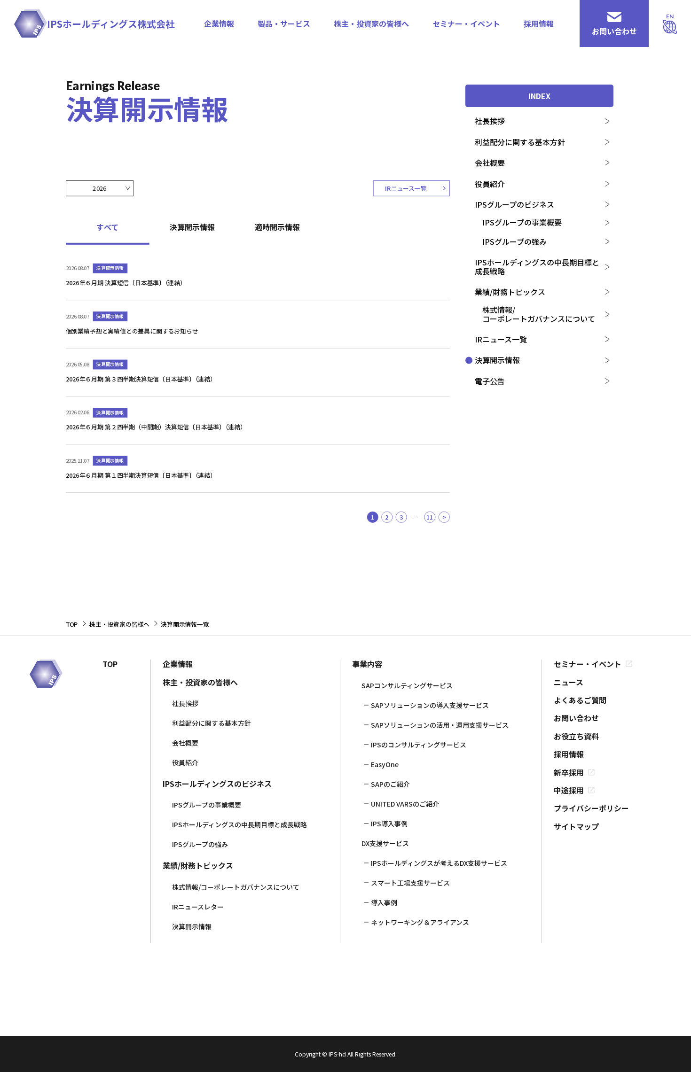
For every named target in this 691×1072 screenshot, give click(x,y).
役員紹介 (490, 183)
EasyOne (385, 764)
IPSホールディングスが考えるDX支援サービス (439, 863)
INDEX (539, 95)
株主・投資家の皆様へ (371, 23)
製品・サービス (284, 23)
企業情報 (219, 23)
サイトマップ (576, 826)
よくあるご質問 (580, 700)
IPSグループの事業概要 (522, 222)
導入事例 (384, 902)
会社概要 (490, 162)
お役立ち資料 (576, 736)
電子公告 (490, 381)
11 (429, 516)
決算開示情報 (497, 359)
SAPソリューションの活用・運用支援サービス (440, 725)
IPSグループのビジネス (514, 204)
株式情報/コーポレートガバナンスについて (538, 314)
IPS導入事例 (389, 823)
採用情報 (539, 23)
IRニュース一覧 (501, 339)
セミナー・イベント (466, 23)
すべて (107, 227)
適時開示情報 (277, 227)
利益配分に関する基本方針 (520, 142)
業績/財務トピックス (510, 291)
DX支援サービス (385, 843)
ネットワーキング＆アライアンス (420, 922)
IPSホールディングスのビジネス (217, 783)
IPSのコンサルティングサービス (418, 744)
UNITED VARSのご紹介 (405, 803)
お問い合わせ (576, 718)
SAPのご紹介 (390, 784)
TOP (110, 664)
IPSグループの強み (514, 241)
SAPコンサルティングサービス (407, 685)
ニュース (568, 682)
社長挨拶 (490, 120)
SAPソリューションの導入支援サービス (430, 705)
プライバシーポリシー (591, 808)
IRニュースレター (198, 906)
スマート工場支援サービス (410, 882)
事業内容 (367, 664)
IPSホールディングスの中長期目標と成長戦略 (537, 266)
